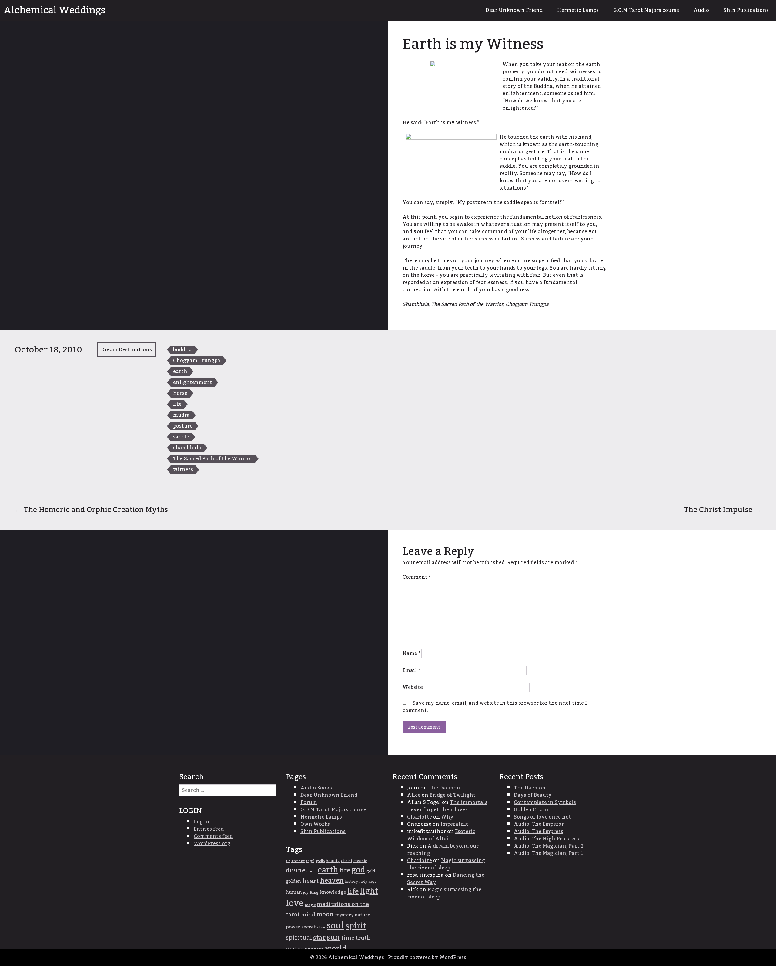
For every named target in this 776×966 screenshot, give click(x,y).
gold (370, 871)
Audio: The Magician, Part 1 (549, 853)
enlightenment (192, 382)
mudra (181, 415)
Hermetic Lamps (578, 10)
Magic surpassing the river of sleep (446, 864)
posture (182, 426)
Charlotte (419, 817)
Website (413, 687)
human (294, 892)
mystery (344, 915)
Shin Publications (746, 10)
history (351, 881)
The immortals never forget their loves (447, 806)
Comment (416, 577)
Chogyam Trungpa (196, 360)
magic (310, 904)
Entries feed (209, 829)
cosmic (360, 861)
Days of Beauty (533, 795)
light (369, 891)
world (336, 948)
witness (183, 469)
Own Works (315, 824)
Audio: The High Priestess (546, 839)
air (288, 861)
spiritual (299, 938)
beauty (333, 861)
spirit (356, 926)
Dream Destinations (126, 350)
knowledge (333, 892)
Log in (201, 822)
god (358, 870)
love (294, 903)
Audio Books (316, 788)
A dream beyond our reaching (443, 849)
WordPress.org (212, 844)
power (293, 926)
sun (333, 937)
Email (411, 670)
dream (311, 871)
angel (310, 861)
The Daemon (444, 788)
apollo (320, 861)
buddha (182, 350)
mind (308, 914)
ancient (298, 861)
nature (362, 915)
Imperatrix (454, 824)
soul (335, 926)
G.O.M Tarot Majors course (646, 10)
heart (310, 881)
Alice (413, 795)
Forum (308, 802)
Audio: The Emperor (539, 824)
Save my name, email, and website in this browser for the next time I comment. (495, 706)
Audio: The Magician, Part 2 (549, 846)
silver (321, 927)
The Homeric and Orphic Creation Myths (91, 509)
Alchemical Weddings (54, 10)
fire (345, 871)
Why (447, 817)
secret (308, 927)
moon (325, 914)
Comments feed (213, 836)
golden (293, 881)
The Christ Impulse (722, 509)
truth (363, 938)
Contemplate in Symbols (545, 802)
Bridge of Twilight (453, 795)
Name (411, 653)
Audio (701, 10)
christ (346, 861)
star (319, 938)
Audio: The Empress (538, 831)
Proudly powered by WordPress (427, 957)
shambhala (187, 448)
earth (180, 371)
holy (363, 881)
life (177, 404)
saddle (181, 437)
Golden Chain (531, 810)
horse (180, 393)
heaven (332, 880)
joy (306, 892)
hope (372, 881)
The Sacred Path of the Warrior (213, 459)
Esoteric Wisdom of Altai (441, 835)
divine (295, 871)
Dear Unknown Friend (514, 10)
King (314, 892)
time (347, 938)
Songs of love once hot (542, 817)
